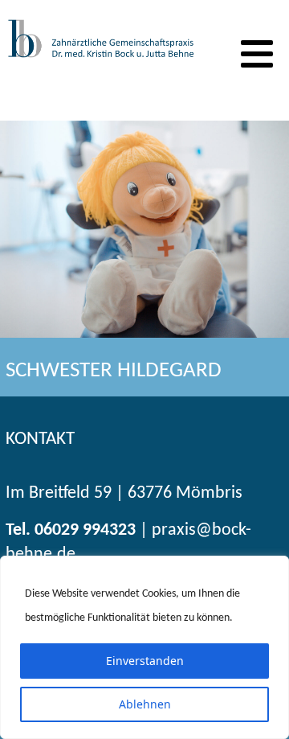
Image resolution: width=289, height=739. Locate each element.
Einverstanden (145, 660)
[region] (144, 647)
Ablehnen (145, 704)
